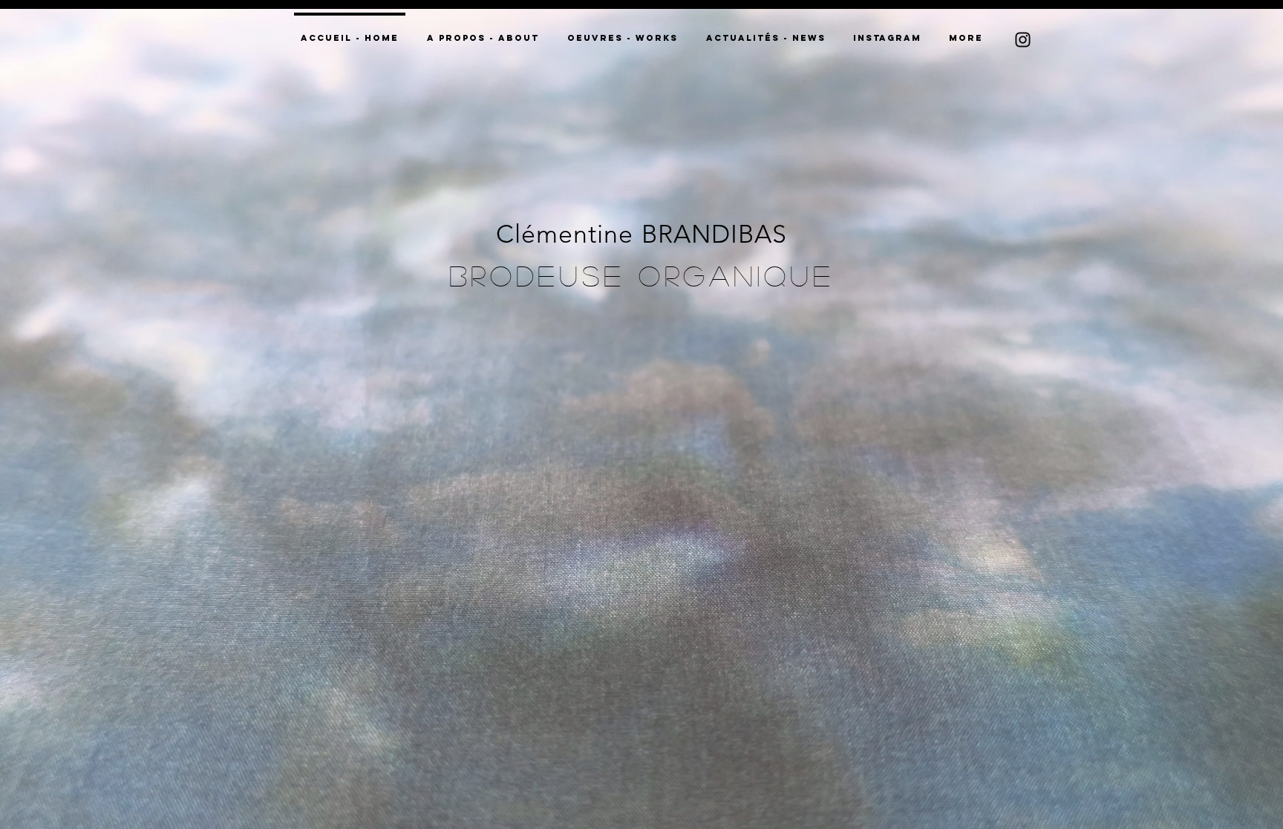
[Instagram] (1023, 40)
